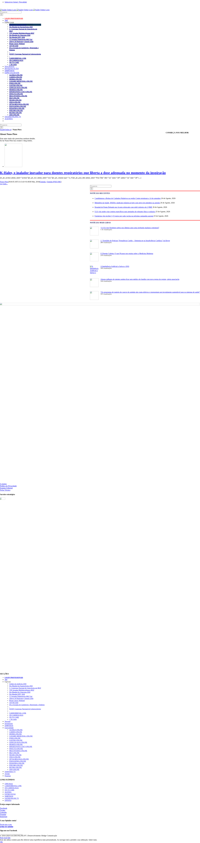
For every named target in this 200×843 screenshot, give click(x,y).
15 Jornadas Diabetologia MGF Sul (20, 39)
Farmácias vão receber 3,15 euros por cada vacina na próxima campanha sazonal (124, 216)
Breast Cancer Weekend (17, 43)
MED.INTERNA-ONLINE (18, 96)
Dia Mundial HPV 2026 (17, 37)
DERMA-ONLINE (15, 79)
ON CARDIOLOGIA (16, 60)
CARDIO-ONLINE (15, 77)
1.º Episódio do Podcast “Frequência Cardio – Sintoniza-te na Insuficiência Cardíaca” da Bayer (135, 241)
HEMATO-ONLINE (16, 89)
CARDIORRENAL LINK (17, 58)
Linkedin (3, 812)
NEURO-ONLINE (15, 100)
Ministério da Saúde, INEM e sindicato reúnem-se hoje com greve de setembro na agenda (127, 203)
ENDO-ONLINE (14, 83)
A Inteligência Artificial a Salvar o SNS (114, 266)
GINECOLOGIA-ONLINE (18, 87)
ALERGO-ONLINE (16, 75)
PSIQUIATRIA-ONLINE (17, 106)
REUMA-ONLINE (15, 112)
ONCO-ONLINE (14, 102)
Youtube (3, 814)
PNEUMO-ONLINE (16, 110)
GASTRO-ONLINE (15, 85)
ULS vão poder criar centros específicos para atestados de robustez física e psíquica (125, 212)
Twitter (2, 810)
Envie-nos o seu (6, 825)
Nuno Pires (4, 182)
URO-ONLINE (14, 115)
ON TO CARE (14, 62)
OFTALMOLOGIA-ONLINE (19, 104)
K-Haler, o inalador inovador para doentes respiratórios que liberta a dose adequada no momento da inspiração (83, 173)
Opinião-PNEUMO (54, 182)
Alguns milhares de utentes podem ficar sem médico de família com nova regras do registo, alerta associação (139, 279)
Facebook (3, 808)
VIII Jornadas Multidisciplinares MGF (21, 33)
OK (1, 842)
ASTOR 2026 (13, 46)
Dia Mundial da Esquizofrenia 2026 (21, 27)
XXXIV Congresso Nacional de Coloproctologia (25, 54)
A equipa (3, 484)
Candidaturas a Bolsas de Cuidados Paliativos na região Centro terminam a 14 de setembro (128, 198)
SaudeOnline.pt (5, 130)
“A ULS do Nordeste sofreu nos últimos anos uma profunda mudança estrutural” (129, 228)
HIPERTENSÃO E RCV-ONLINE (20, 92)
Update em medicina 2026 (17, 25)
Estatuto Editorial (6, 488)
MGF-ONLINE (14, 98)
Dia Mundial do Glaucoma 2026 (19, 35)
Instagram (3, 817)
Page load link (5, 838)
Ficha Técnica (5, 490)
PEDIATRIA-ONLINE (16, 108)
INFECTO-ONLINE (16, 94)
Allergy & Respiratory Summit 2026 (21, 41)
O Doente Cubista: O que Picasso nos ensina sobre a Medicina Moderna (126, 253)
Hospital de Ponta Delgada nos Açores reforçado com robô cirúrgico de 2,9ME (123, 207)
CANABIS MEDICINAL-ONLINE (21, 81)
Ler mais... (4, 184)
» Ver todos (13, 64)
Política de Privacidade (8, 486)
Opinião (43, 182)
